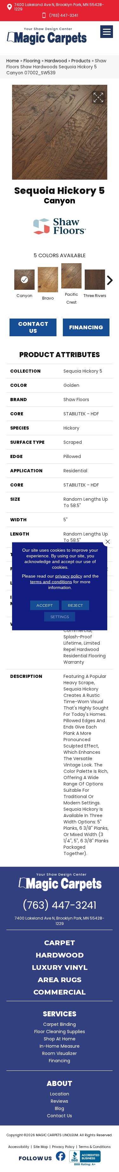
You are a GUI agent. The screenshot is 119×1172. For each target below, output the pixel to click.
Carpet (59, 943)
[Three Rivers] (95, 279)
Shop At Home (60, 1039)
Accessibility (18, 1146)
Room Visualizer (59, 1053)
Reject (75, 605)
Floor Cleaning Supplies (59, 1031)
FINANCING (86, 327)
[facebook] (61, 1156)
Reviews (59, 1101)
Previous (9, 277)
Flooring (31, 61)
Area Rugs (60, 980)
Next (109, 277)
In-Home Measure (60, 1046)
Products (80, 61)
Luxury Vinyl (60, 968)
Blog (59, 1108)
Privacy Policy (63, 1146)
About (59, 1083)
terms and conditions (51, 581)
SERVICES (59, 1014)
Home (12, 61)
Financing (59, 1060)
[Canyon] (24, 279)
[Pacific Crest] (71, 276)
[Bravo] (48, 279)
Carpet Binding (59, 1024)
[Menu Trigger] (106, 31)
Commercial (59, 992)
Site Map (40, 1146)
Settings (59, 616)
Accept (44, 605)
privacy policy (68, 575)
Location (59, 1094)
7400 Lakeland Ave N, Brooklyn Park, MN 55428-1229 (59, 7)
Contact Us (33, 327)
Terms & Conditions (95, 1146)
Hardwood (56, 61)
